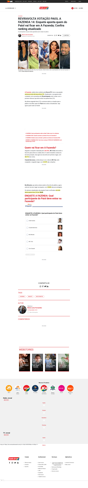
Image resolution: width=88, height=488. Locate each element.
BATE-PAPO (73, 1)
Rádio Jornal (67, 464)
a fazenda (22, 296)
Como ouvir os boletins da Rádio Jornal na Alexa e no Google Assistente (57, 464)
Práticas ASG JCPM (42, 464)
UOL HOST (25, 1)
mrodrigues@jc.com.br (32, 310)
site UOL (46, 150)
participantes (39, 296)
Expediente (40, 472)
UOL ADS (44, 1)
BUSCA (66, 1)
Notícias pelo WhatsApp (56, 467)
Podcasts (27, 464)
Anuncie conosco (55, 471)
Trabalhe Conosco (42, 476)
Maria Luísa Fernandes (27, 34)
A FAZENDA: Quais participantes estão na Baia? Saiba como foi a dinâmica (42, 133)
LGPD (39, 470)
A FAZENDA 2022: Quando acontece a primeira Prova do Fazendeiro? (41, 135)
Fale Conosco (41, 474)
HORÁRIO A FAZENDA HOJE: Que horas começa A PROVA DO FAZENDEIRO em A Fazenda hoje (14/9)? (44, 140)
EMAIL (80, 1)
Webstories (26, 349)
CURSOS (35, 1)
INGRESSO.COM (18, 1)
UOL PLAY (40, 1)
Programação (54, 469)
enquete (30, 296)
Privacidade (40, 466)
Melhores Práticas (42, 468)
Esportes (26, 466)
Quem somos (41, 462)
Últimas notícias (28, 462)
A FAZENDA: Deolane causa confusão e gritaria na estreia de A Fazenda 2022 (43, 137)
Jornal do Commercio (69, 462)
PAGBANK (30, 1)
